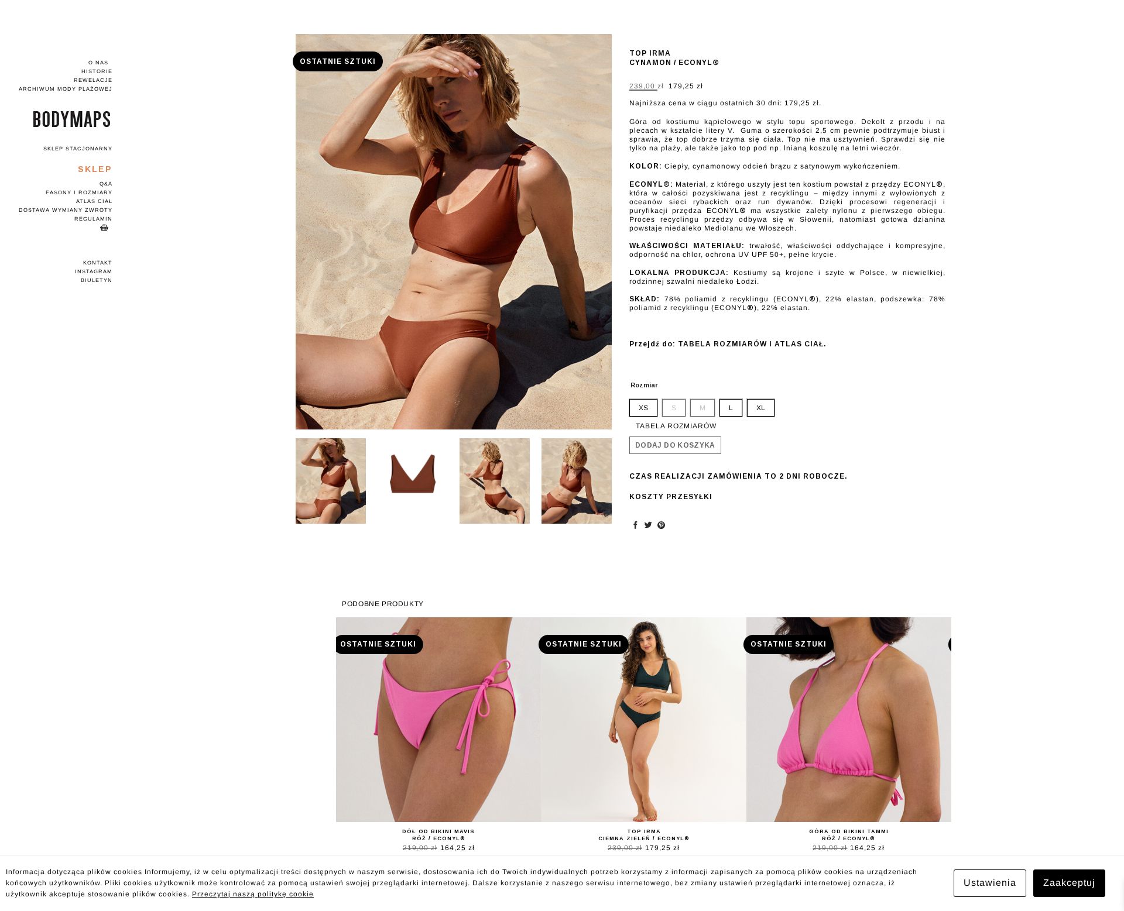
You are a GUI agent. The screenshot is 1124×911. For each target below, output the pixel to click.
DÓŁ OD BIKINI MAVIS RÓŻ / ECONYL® (438, 835)
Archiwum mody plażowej (65, 89)
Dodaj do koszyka (675, 445)
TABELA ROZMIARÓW (722, 344)
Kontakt (97, 263)
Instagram (93, 271)
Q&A (106, 184)
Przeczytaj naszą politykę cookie (253, 894)
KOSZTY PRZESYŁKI (670, 497)
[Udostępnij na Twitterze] (649, 524)
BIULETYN (96, 280)
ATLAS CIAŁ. (801, 344)
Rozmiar (644, 385)
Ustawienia (990, 883)
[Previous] (316, 231)
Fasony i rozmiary (79, 192)
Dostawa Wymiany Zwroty (65, 210)
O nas (98, 63)
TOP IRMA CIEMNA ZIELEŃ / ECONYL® (644, 835)
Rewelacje (93, 80)
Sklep (95, 169)
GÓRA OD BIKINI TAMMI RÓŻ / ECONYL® (849, 835)
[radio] (643, 408)
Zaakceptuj (1069, 883)
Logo (62, 119)
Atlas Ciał (94, 201)
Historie (96, 71)
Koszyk (62, 228)
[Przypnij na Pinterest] (661, 524)
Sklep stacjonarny (77, 149)
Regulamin (93, 219)
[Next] (590, 231)
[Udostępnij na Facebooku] (636, 524)
